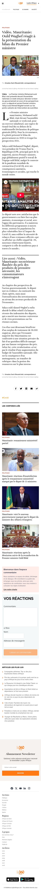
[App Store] (12, 879)
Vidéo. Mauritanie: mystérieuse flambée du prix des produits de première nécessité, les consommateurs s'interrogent (18, 268)
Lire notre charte (10, 590)
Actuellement (6, 9)
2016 (3, 865)
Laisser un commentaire (20, 652)
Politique (16, 9)
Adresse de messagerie (14, 641)
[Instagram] (29, 788)
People (4, 805)
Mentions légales (7, 839)
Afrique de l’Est (6, 826)
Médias (4, 810)
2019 (3, 858)
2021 (3, 853)
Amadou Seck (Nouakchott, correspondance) (20, 83)
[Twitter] (16, 788)
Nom (6, 632)
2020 (3, 855)
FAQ (3, 837)
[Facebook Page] (12, 788)
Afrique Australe (6, 828)
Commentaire (10, 606)
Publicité (4, 844)
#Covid (5, 398)
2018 (3, 860)
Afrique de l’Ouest (7, 821)
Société (34, 9)
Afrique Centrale (7, 823)
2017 (3, 863)
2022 (3, 851)
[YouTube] (20, 788)
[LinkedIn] (25, 788)
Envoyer (20, 773)
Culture (4, 807)
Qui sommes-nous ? (8, 835)
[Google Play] (27, 879)
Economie (25, 9)
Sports (4, 812)
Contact (4, 842)
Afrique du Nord (6, 819)
